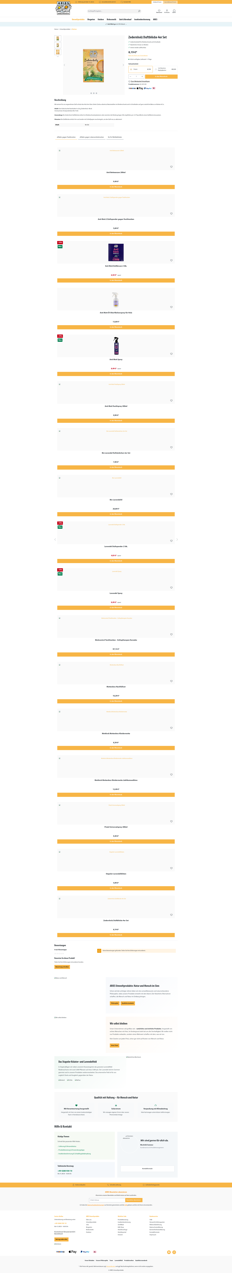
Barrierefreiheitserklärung (157, 1229)
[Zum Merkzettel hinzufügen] (171, 166)
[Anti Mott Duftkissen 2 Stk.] (116, 252)
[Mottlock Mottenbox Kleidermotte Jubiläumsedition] (116, 766)
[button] (64, 65)
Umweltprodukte (91, 1222)
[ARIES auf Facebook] (169, 1252)
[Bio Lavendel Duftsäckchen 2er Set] (116, 439)
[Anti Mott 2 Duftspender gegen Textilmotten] (116, 205)
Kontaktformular (147, 1168)
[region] (90, 65)
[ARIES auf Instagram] (174, 1252)
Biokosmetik (89, 1229)
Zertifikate (121, 1224)
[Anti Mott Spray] (116, 346)
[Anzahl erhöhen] (142, 77)
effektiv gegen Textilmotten (66, 137)
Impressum (153, 1235)
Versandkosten (110, 1266)
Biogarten (89, 1227)
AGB (125, 1205)
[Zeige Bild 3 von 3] (96, 93)
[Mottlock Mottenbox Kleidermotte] (116, 720)
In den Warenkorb (161, 76)
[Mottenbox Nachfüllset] (116, 673)
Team (111, 1260)
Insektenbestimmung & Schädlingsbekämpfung (75, 1154)
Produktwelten (129, 1260)
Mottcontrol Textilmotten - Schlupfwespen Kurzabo (116, 640)
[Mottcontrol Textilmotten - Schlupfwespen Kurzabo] (116, 626)
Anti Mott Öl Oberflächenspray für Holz (116, 313)
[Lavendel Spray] (116, 579)
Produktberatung (123, 1219)
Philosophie (114, 1003)
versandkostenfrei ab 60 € (109, 2)
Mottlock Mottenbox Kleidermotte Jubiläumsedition (116, 780)
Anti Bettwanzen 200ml (116, 172)
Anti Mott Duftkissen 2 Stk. (116, 266)
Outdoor (88, 1232)
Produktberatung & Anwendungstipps (71, 1150)
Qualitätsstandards (128, 1003)
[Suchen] (139, 11)
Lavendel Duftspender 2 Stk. (116, 547)
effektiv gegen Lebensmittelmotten (92, 137)
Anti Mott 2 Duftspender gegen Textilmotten (116, 219)
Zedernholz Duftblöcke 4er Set (116, 921)
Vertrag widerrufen (61, 1239)
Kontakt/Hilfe (127, 2)
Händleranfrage (122, 1229)
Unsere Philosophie (102, 1260)
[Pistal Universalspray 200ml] (116, 813)
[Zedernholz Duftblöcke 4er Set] (94, 65)
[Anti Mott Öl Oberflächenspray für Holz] (116, 299)
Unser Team (114, 1045)
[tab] (66, 137)
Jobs (87, 1224)
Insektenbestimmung (124, 1222)
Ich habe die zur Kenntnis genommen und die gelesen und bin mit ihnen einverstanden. (116, 1205)
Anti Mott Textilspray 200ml (116, 406)
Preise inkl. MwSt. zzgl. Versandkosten (138, 55)
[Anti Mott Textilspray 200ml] (116, 392)
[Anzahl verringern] (130, 77)
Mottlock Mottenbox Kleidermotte (116, 734)
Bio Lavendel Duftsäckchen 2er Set (116, 453)
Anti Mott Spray (116, 360)
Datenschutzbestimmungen (95, 1205)
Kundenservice (154, 1216)
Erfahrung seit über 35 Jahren (86, 2)
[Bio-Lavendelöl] (116, 486)
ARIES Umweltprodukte (92, 1216)
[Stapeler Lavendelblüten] (116, 860)
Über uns (88, 1219)
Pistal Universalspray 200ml (116, 827)
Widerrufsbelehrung (156, 1224)
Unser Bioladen (89, 1260)
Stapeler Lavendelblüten (116, 874)
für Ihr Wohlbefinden (115, 137)
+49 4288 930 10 (65, 1171)
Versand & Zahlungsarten (157, 1222)
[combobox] (112, 11)
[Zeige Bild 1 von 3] (91, 93)
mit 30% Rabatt (116, 24)
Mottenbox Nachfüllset (116, 687)
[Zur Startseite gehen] (63, 11)
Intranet (120, 1235)
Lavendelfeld (119, 1260)
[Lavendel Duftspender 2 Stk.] (116, 533)
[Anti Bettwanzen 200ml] (116, 158)
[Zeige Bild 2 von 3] (94, 93)
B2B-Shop (121, 1227)
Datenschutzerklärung (156, 1227)
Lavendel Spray (116, 593)
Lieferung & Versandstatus (67, 1146)
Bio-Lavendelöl (116, 500)
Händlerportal (122, 1232)
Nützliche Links (122, 1216)
